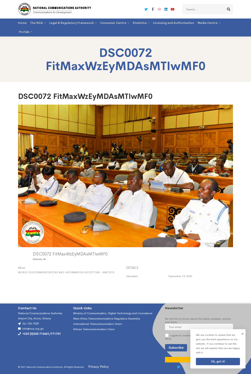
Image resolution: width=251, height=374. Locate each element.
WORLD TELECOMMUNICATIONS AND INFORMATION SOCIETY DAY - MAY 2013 (66, 272)
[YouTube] (172, 9)
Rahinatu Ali (39, 259)
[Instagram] (159, 9)
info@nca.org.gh (33, 328)
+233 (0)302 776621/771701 (41, 333)
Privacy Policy (98, 367)
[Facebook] (153, 9)
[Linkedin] (166, 9)
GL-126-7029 (30, 323)
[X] (146, 9)
